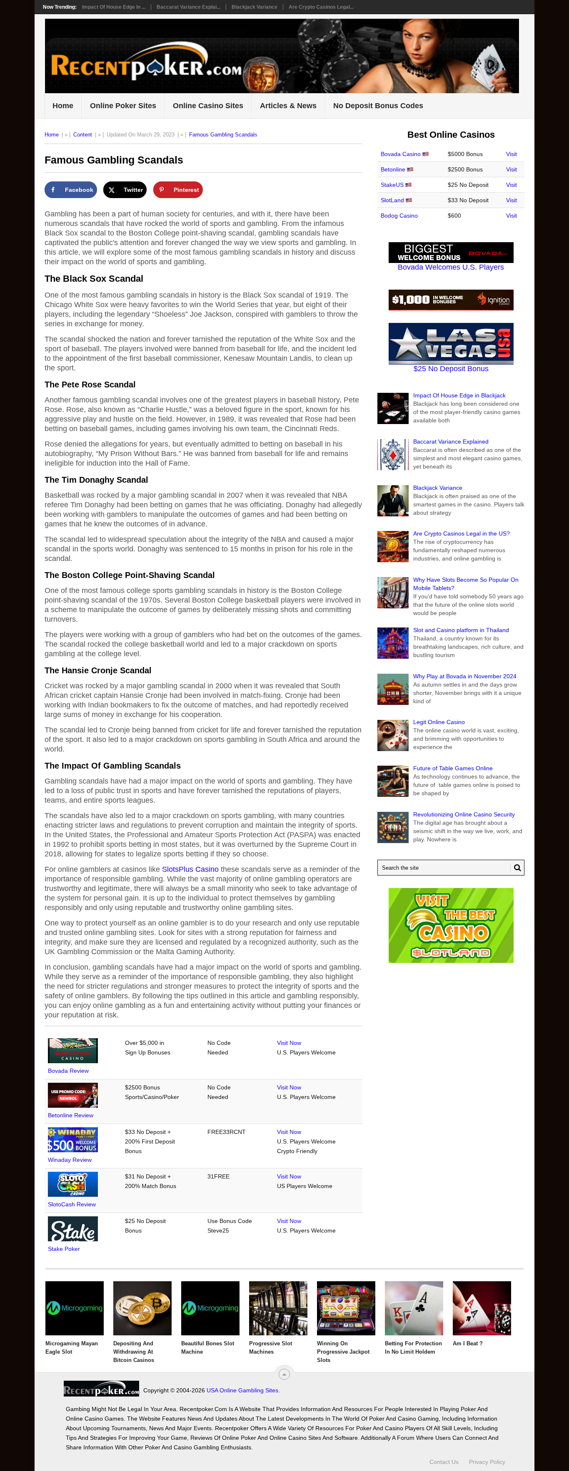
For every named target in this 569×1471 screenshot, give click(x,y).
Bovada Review (68, 1070)
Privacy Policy (487, 1462)
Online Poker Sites (123, 106)
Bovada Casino (401, 154)
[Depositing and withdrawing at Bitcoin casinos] (142, 1308)
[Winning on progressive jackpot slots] (346, 1308)
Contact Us (444, 1462)
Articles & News (288, 106)
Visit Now (289, 1042)
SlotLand (392, 200)
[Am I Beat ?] (482, 1308)
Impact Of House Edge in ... (113, 7)
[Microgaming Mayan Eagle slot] (74, 1308)
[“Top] (284, 1374)
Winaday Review (70, 1159)
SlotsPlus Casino (190, 869)
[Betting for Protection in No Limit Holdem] (414, 1308)
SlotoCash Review (72, 1204)
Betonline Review (70, 1115)
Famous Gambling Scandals (223, 134)
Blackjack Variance (254, 7)
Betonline (393, 169)
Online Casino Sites (208, 106)
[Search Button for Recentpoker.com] (515, 867)
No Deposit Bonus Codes (378, 106)
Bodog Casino (399, 215)
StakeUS (392, 184)
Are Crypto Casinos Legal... (321, 7)
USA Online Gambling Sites (242, 1390)
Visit (511, 154)
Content (82, 134)
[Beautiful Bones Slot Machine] (210, 1308)
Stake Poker (64, 1248)
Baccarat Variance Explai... (188, 7)
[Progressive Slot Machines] (278, 1308)
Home (62, 106)
